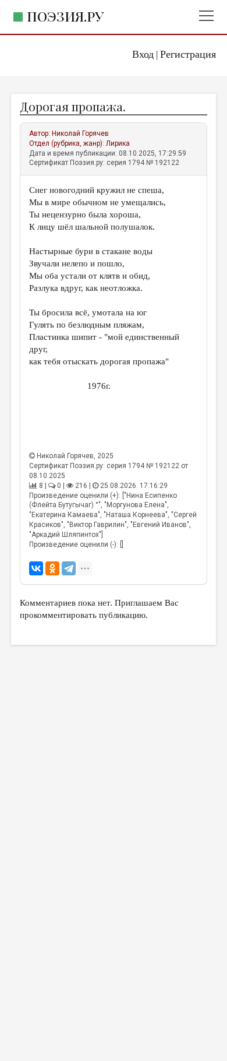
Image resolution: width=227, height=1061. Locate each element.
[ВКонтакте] (36, 568)
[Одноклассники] (52, 568)
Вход (143, 54)
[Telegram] (69, 568)
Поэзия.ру (65, 16)
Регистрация (188, 54)
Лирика (118, 143)
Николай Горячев (80, 133)
